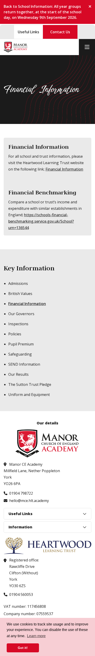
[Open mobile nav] (87, 47)
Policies (14, 333)
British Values (20, 293)
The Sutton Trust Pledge (29, 384)
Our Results (18, 374)
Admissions (18, 283)
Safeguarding (20, 354)
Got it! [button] (23, 648)
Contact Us (60, 31)
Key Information (29, 268)
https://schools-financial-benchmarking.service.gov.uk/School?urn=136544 (41, 221)
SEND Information (24, 364)
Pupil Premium (21, 344)
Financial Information (64, 169)
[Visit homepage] (16, 47)
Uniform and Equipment (29, 394)
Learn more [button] (36, 636)
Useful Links (28, 31)
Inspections (18, 323)
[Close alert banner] (88, 6)
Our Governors (21, 313)
